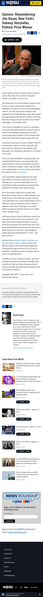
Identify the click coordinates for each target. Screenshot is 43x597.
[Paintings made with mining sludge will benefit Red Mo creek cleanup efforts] (8, 366)
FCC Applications (9, 575)
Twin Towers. (21, 172)
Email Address (9, 514)
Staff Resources (9, 562)
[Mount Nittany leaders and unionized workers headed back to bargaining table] (8, 393)
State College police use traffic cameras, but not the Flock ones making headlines (27, 474)
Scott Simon (12, 31)
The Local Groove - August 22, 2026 (28, 427)
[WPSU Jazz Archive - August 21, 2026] (8, 445)
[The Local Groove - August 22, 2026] (8, 430)
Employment (8, 554)
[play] (3, 594)
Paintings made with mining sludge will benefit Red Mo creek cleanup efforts (28, 365)
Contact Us (7, 558)
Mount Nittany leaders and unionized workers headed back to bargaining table (28, 392)
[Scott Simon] (6, 318)
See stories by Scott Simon (23, 348)
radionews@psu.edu (17, 532)
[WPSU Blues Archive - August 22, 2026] (8, 413)
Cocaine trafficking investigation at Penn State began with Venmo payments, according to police (28, 461)
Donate (36, 3)
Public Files (7, 571)
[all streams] (40, 594)
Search (6, 567)
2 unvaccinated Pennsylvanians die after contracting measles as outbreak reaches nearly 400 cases (28, 379)
